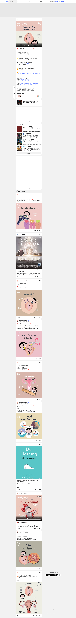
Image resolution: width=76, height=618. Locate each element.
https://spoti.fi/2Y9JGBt (24, 80)
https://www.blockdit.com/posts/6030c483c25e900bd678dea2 (29, 70)
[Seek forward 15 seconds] (32, 46)
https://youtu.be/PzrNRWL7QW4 (23, 63)
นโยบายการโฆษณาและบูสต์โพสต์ (50, 614)
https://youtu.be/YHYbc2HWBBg (23, 66)
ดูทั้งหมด (28, 153)
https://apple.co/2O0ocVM (28, 82)
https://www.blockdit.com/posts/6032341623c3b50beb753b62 (29, 73)
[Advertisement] (38, 10)
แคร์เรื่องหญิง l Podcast (28, 96)
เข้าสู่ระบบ (57, 1)
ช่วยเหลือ (50, 613)
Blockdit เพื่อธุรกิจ (48, 616)
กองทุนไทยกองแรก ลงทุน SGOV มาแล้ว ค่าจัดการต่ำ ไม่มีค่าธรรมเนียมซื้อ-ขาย (28, 270)
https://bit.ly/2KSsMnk (25, 79)
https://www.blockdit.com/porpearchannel (28, 84)
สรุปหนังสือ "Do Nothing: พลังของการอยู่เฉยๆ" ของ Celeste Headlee (27, 481)
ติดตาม (29, 193)
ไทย (52, 616)
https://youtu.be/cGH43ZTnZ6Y (23, 61)
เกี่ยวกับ (47, 613)
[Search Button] (9, 1)
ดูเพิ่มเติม (36, 526)
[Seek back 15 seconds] (25, 46)
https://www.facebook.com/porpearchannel (29, 83)
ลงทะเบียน (62, 1)
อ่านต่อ (38, 200)
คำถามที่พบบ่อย (54, 613)
